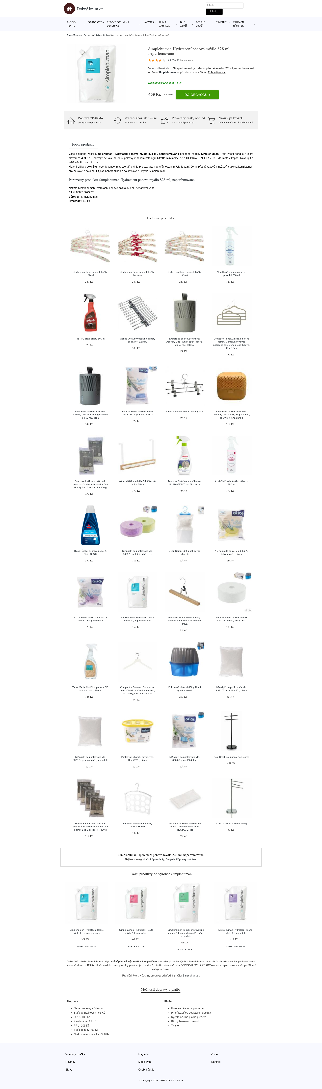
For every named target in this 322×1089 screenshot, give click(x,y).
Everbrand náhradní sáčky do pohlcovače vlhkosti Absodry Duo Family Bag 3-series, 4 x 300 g (90, 826)
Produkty (78, 35)
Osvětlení (222, 22)
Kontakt (215, 1061)
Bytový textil (71, 24)
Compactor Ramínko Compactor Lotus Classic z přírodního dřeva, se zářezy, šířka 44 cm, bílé (137, 690)
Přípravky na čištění (186, 859)
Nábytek (149, 22)
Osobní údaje (146, 1069)
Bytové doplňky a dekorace (118, 24)
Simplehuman (167, 72)
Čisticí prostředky (101, 35)
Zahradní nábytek (238, 24)
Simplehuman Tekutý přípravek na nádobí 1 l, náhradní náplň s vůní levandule (186, 932)
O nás (214, 1054)
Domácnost (95, 22)
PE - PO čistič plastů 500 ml (90, 338)
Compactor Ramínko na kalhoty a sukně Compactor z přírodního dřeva (184, 620)
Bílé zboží (183, 24)
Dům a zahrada (164, 24)
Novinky (70, 1061)
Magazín (143, 1054)
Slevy (68, 1069)
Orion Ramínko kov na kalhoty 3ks (184, 411)
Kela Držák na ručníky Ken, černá (231, 757)
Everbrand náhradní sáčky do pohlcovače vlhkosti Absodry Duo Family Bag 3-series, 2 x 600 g (90, 484)
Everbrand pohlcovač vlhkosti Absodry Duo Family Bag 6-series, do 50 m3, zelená (184, 341)
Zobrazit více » (216, 72)
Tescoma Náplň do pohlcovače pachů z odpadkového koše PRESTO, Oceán (184, 826)
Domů (70, 35)
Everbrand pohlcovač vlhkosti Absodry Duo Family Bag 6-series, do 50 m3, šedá (90, 414)
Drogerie (88, 35)
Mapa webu (145, 1061)
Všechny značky (75, 1054)
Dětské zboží (200, 24)
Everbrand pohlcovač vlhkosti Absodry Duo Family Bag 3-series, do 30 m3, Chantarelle (231, 414)
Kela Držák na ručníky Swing (231, 823)
